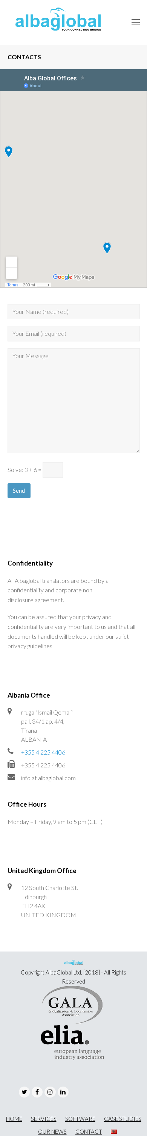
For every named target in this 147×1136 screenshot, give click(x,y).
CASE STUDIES (122, 1118)
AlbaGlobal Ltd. (64, 972)
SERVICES (44, 1118)
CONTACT (88, 1131)
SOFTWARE (80, 1118)
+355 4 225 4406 (43, 752)
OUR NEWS (52, 1131)
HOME (14, 1118)
